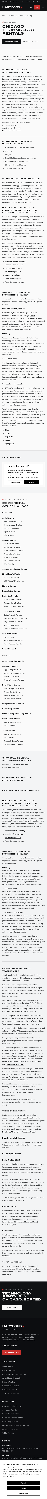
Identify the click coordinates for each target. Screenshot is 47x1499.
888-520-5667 (10, 1345)
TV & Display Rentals (11, 611)
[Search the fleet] (31, 7)
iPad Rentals (9, 738)
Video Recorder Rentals (13, 644)
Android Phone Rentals (12, 722)
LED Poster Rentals (11, 578)
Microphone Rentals (11, 528)
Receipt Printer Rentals (12, 692)
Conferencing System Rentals (14, 569)
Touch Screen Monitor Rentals (15, 628)
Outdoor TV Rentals (11, 625)
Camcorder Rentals (11, 557)
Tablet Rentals (8, 731)
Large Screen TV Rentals (13, 622)
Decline (23, 1488)
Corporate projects (12, 275)
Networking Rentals (10, 709)
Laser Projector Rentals (13, 600)
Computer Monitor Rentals (13, 704)
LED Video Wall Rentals (12, 574)
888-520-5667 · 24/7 (31, 41)
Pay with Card (13, 1353)
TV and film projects (13, 272)
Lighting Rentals (9, 586)
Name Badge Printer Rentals (14, 688)
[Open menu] (43, 7)
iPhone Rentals (10, 726)
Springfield (9, 444)
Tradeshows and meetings (15, 261)
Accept (23, 1483)
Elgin (7, 430)
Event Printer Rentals (11, 685)
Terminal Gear (9, 637)
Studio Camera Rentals (12, 547)
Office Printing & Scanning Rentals (16, 714)
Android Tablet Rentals (12, 734)
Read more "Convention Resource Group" (19, 1132)
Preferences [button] (12, 1476)
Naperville (9, 437)
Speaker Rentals (10, 532)
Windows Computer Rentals (14, 673)
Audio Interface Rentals (13, 522)
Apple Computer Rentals (13, 670)
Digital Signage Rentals (13, 615)
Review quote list (12, 1307)
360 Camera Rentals (11, 544)
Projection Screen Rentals (14, 606)
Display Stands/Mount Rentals (15, 618)
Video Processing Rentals (13, 640)
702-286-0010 (7, 1451)
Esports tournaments (13, 268)
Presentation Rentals (11, 591)
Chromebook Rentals (12, 676)
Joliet (7, 433)
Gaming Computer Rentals (14, 680)
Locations (11, 16)
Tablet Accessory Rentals (14, 744)
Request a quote (11, 41)
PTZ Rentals (9, 564)
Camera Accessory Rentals (14, 550)
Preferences (23, 1493)
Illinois (21, 16)
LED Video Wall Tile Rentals (14, 581)
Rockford (9, 440)
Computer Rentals (10, 666)
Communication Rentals (13, 525)
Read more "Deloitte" (15, 1064)
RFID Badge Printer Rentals (14, 695)
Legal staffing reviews (14, 265)
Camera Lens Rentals (12, 554)
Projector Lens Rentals (12, 603)
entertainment (27, 225)
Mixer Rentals (9, 535)
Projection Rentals (10, 596)
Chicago (5, 1455)
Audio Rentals (8, 518)
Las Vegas (6, 1445)
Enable (31, 482)
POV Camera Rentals (12, 561)
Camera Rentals (9, 540)
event (18, 188)
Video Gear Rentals (10, 633)
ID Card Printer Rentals (12, 699)
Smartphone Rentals (11, 719)
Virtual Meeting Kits (10, 649)
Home (3, 16)
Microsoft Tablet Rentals (13, 741)
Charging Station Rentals (13, 661)
